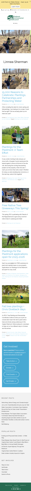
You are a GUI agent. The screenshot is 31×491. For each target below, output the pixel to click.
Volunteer (4, 472)
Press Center (15, 487)
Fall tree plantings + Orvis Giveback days (13, 308)
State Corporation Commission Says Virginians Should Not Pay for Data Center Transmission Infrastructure (15, 409)
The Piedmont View (12, 117)
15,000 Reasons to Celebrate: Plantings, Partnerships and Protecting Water (14, 96)
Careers (16, 485)
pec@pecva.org (19, 352)
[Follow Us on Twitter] (16, 489)
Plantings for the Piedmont (21, 119)
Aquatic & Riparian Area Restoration (16, 273)
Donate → (9, 368)
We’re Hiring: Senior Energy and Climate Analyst (15, 402)
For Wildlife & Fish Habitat (12, 275)
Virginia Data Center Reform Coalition (12, 451)
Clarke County (10, 332)
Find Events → (11, 374)
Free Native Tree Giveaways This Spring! (15, 207)
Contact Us (23, 485)
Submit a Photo (6, 474)
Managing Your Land (12, 178)
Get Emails (4, 467)
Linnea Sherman (20, 104)
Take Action (5, 469)
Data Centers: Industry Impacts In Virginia (13, 453)
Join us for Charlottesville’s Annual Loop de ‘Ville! (15, 405)
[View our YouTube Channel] (18, 489)
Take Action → (11, 361)
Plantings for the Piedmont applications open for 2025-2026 (15, 254)
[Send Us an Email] (12, 489)
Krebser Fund (13, 335)
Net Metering (5, 424)
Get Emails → (11, 381)
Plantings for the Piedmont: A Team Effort (12, 149)
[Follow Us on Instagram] (20, 489)
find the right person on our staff (13, 354)
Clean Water (20, 117)
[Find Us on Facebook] (14, 489)
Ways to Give (5, 465)
